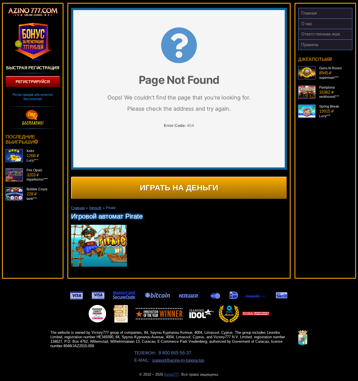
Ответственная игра (320, 34)
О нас (306, 23)
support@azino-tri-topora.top (178, 360)
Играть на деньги (179, 187)
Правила (309, 44)
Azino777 (171, 374)
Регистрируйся (33, 81)
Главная (309, 13)
